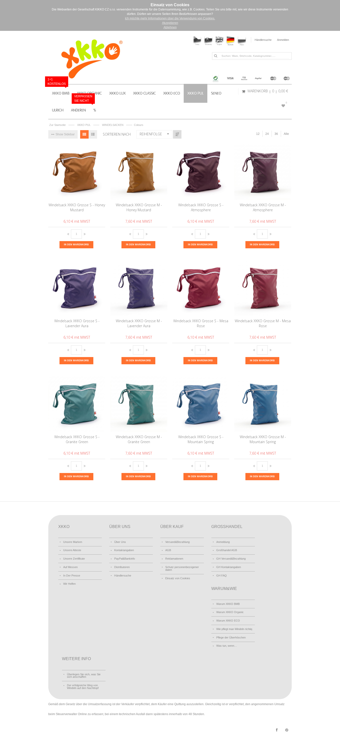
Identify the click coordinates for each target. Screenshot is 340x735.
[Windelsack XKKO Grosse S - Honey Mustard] (77, 171)
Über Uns (120, 541)
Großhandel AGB (226, 550)
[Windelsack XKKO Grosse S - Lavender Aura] (77, 287)
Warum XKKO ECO (228, 620)
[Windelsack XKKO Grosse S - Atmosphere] (201, 171)
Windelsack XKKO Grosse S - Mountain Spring (201, 439)
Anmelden (283, 39)
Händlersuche (263, 39)
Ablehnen (170, 27)
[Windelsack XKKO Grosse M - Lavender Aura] (139, 287)
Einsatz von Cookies (177, 578)
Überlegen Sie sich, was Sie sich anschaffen (84, 676)
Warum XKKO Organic (230, 612)
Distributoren (122, 567)
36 (276, 134)
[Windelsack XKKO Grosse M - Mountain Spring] (263, 403)
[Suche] (215, 55)
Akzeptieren (170, 23)
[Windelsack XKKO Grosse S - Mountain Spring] (201, 403)
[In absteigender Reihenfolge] (177, 134)
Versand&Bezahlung (177, 541)
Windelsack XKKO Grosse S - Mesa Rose (200, 323)
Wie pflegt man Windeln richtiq (234, 629)
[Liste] (93, 134)
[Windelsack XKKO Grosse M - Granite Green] (139, 403)
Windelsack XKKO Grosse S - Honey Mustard (77, 207)
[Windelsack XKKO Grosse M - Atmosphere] (263, 171)
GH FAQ (221, 575)
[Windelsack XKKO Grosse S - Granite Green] (77, 403)
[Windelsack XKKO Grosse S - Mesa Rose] (201, 287)
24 (267, 134)
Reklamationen (174, 558)
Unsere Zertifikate (74, 558)
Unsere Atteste (72, 550)
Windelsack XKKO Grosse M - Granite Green (139, 439)
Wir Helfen (69, 583)
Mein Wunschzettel (286, 103)
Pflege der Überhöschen (231, 637)
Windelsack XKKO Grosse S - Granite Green (77, 439)
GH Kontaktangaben (228, 567)
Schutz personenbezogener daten (182, 568)
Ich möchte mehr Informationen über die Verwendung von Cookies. (170, 18)
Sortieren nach (117, 134)
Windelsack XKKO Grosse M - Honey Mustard (139, 207)
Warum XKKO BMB (228, 603)
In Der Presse (71, 575)
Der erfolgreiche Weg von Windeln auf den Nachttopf (83, 686)
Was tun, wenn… (226, 645)
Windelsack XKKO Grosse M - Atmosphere (263, 207)
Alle (286, 134)
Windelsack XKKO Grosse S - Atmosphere (201, 207)
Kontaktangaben (124, 550)
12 (258, 134)
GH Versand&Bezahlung (231, 558)
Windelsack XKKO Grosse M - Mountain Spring (263, 439)
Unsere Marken (72, 541)
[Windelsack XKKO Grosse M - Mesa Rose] (263, 287)
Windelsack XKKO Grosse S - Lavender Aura (77, 323)
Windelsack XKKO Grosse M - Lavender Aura (139, 323)
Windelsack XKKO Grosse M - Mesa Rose (263, 323)
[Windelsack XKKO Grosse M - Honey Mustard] (139, 171)
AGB (168, 550)
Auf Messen (70, 567)
